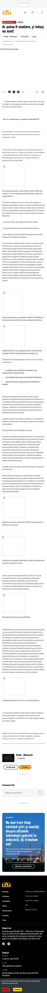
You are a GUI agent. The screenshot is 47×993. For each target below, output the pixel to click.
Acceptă (17, 989)
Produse (5, 896)
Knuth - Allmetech (24, 755)
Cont (4, 920)
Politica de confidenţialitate (35, 891)
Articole (5, 892)
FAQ (26, 905)
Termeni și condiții (31, 896)
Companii (6, 901)
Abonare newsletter (23, 866)
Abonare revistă (31, 910)
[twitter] (18, 92)
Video (4, 906)
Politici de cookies (31, 900)
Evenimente (6, 911)
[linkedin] (14, 92)
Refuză (6, 989)
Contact (25, 767)
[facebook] (9, 92)
